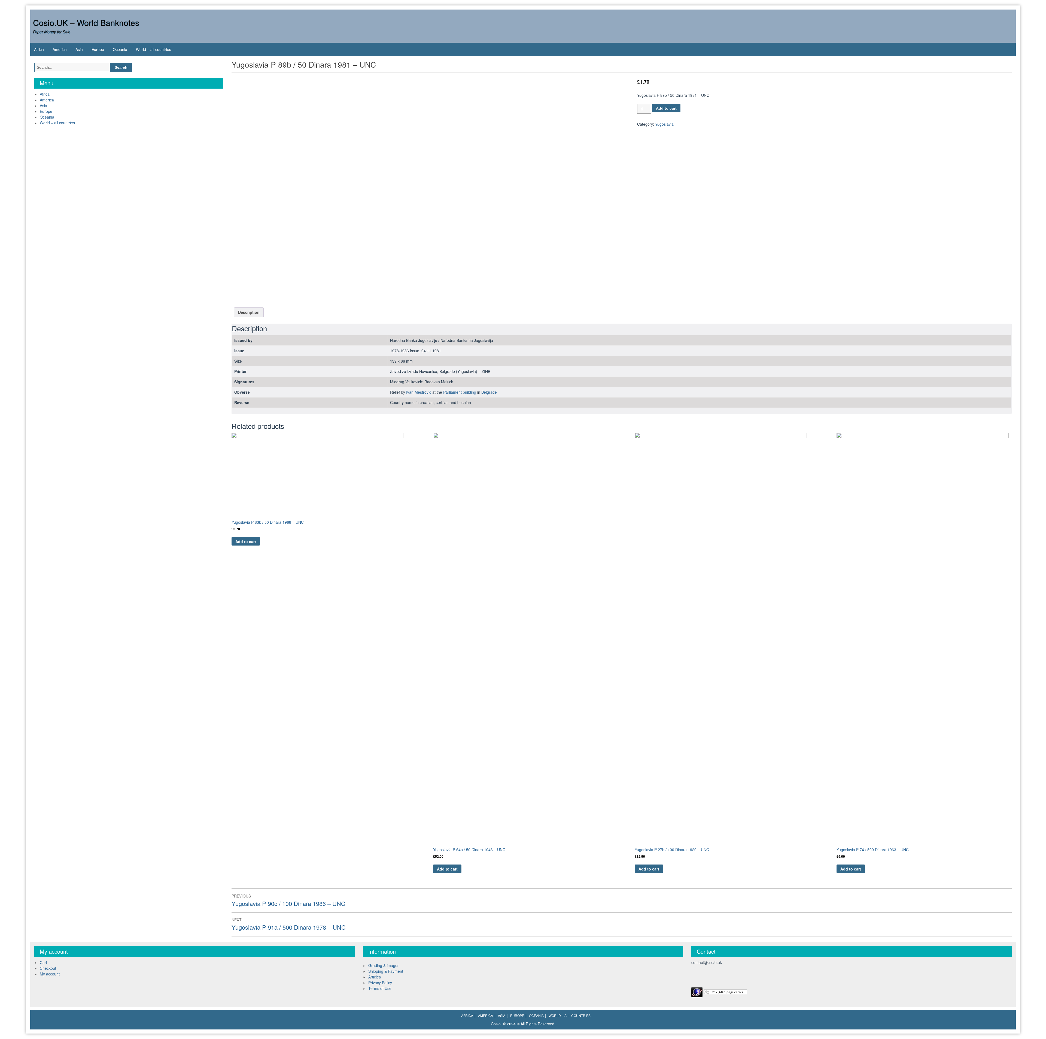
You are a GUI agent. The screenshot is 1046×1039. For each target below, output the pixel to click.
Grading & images (383, 965)
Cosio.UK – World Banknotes (86, 22)
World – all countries (153, 49)
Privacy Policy (380, 982)
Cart (43, 962)
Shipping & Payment (385, 971)
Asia (79, 49)
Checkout (48, 968)
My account (50, 974)
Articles (374, 977)
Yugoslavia (664, 124)
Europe (98, 49)
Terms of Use (379, 988)
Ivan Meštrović (418, 392)
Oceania (120, 49)
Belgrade (489, 392)
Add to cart (666, 108)
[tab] (249, 312)
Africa (39, 49)
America (60, 49)
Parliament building (459, 392)
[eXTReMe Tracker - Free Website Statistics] (697, 991)
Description (249, 312)
